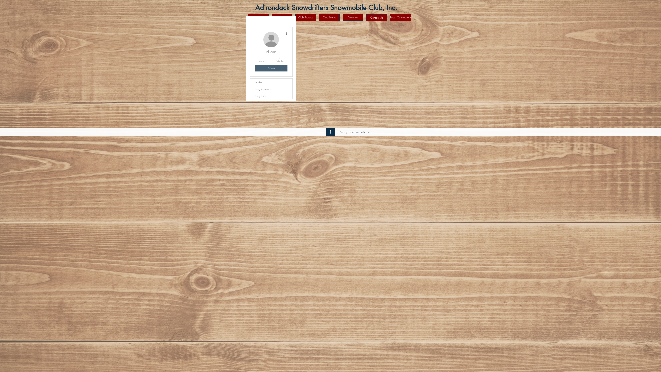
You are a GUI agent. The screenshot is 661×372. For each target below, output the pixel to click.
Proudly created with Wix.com (355, 132)
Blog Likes (260, 96)
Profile (258, 82)
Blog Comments (264, 89)
